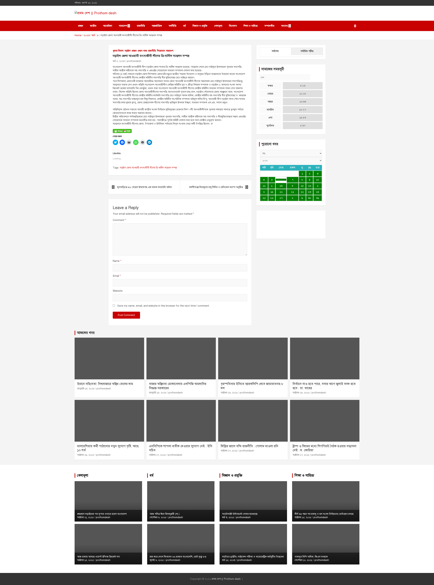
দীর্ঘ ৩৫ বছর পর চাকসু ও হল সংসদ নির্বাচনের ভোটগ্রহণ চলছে (324, 513)
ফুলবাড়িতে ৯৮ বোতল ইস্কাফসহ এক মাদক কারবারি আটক (144, 187)
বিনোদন (233, 25)
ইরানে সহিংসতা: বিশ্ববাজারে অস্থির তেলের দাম (105, 384)
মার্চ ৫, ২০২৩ (119, 61)
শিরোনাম (161, 50)
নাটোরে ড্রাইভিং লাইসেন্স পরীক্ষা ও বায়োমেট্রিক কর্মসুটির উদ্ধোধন (253, 556)
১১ (264, 185)
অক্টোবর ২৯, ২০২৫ (229, 392)
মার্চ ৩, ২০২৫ (228, 517)
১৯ (271, 191)
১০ (317, 179)
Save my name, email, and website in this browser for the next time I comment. (163, 305)
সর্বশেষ (275, 51)
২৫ (264, 198)
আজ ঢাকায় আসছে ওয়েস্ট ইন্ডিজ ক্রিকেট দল (98, 556)
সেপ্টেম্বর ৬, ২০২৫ (158, 517)
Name (117, 260)
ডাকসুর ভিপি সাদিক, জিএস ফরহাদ (311, 556)
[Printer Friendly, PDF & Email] (122, 130)
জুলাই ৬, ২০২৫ (157, 560)
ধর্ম (184, 25)
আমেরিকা (107, 25)
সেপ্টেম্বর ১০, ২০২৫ (303, 560)
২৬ (271, 198)
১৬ (309, 185)
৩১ (317, 198)
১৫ (302, 185)
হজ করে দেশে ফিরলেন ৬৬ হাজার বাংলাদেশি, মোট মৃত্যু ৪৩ (178, 556)
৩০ (309, 198)
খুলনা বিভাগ (118, 50)
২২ (302, 191)
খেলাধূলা (218, 25)
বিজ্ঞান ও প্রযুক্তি (200, 25)
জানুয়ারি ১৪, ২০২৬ (85, 388)
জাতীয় (93, 25)
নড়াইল (128, 50)
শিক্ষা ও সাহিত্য (251, 25)
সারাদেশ (123, 25)
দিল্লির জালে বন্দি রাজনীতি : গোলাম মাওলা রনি (249, 446)
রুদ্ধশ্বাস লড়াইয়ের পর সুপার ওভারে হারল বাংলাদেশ (102, 513)
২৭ (281, 198)
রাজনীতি (141, 25)
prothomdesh (134, 61)
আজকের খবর (86, 333)
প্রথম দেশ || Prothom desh (226, 578)
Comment (119, 220)
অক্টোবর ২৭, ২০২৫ (157, 455)
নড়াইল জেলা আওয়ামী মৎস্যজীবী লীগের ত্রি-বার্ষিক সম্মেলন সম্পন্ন (148, 167)
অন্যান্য (284, 25)
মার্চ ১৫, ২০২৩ (228, 560)
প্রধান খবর (142, 50)
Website (118, 290)
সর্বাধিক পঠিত (307, 51)
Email (117, 275)
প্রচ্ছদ (80, 25)
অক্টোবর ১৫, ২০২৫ (85, 560)
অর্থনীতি (172, 25)
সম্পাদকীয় (269, 25)
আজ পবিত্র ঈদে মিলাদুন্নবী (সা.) (165, 513)
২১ (292, 191)
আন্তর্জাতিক (157, 25)
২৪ (317, 191)
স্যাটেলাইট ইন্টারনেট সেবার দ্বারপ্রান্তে (239, 513)
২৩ (309, 191)
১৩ (281, 185)
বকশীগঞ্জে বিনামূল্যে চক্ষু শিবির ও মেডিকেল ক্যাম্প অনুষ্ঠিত (216, 187)
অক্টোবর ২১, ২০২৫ (85, 517)
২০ (281, 191)
